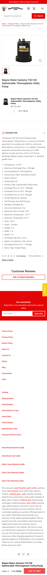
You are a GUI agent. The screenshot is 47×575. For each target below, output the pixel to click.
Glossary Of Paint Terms (11, 435)
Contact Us (6, 355)
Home (4, 24)
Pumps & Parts (13, 24)
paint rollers (32, 488)
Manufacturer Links (9, 429)
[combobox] (23, 16)
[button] (8, 256)
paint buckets (12, 491)
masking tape (25, 500)
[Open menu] (42, 8)
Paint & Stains (7, 423)
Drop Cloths (6, 417)
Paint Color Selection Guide (13, 473)
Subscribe (38, 313)
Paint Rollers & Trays (10, 410)
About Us (5, 349)
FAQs (4, 379)
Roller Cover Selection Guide (13, 464)
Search (40, 16)
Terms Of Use (7, 331)
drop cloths (31, 503)
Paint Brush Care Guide (11, 456)
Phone (4, 361)
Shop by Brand (7, 398)
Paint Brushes (7, 404)
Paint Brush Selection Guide (13, 448)
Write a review (7, 260)
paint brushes (20, 488)
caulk (23, 494)
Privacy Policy (7, 337)
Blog (4, 367)
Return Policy (7, 343)
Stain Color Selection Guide (13, 481)
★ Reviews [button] (45, 289)
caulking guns (15, 494)
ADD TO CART (34, 571)
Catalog (5, 392)
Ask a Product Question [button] (23, 277)
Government (7, 373)
